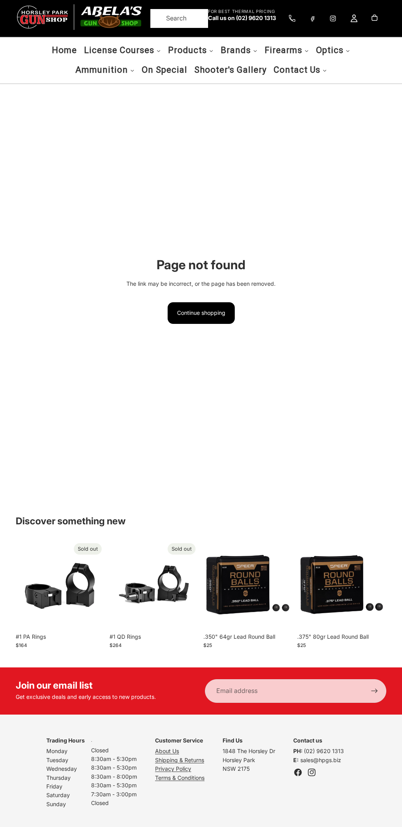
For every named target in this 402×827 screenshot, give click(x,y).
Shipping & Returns (179, 760)
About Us (167, 751)
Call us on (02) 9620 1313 (242, 18)
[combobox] (169, 18)
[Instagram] (333, 18)
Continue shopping (201, 312)
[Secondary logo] (111, 17)
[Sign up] (374, 691)
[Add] (280, 617)
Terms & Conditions (180, 777)
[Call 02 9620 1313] (292, 18)
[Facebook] (312, 18)
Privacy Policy (173, 768)
